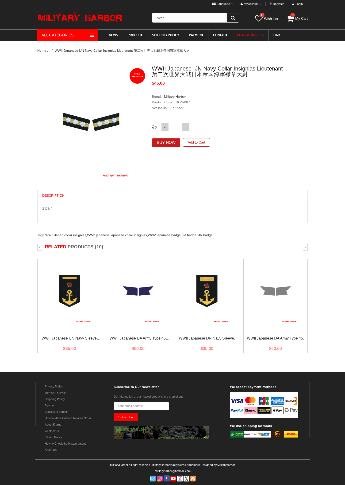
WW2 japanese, (99, 235)
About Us (51, 450)
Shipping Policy (55, 399)
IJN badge (205, 235)
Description (53, 195)
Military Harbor (175, 96)
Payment (50, 405)
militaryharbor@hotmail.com (173, 471)
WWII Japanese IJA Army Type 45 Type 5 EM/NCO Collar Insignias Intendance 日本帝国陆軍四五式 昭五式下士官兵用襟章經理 (275, 339)
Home (41, 50)
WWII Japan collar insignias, (66, 235)
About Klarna (53, 424)
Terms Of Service (55, 393)
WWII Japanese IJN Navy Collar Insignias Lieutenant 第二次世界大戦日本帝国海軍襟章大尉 (122, 50)
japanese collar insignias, (129, 235)
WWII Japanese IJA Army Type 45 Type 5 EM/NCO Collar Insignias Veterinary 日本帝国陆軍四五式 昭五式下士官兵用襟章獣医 (138, 339)
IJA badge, (189, 235)
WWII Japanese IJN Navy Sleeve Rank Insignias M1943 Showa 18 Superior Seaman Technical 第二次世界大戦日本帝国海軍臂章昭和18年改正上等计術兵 (206, 339)
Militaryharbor (226, 465)
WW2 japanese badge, (165, 235)
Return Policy (53, 437)
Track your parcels (56, 412)
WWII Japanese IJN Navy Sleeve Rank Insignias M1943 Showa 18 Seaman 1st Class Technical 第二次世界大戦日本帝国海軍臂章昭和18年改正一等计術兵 (69, 339)
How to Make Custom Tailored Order (68, 418)
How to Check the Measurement (65, 443)
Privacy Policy (54, 386)
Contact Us (52, 431)
